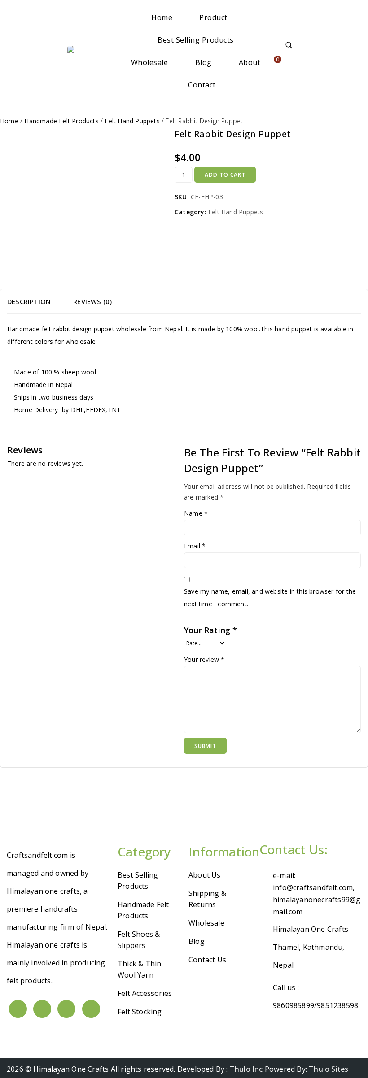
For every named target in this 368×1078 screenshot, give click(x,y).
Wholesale (149, 62)
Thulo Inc (246, 1069)
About (250, 62)
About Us (204, 875)
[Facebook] (18, 1009)
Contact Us (207, 960)
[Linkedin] (66, 1009)
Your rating (210, 630)
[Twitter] (42, 1009)
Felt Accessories (145, 993)
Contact (202, 85)
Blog (203, 62)
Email (195, 546)
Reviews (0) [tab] (92, 301)
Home (161, 17)
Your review (204, 659)
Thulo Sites (328, 1069)
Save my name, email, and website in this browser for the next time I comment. (270, 597)
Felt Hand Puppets (235, 212)
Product (213, 17)
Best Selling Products (196, 40)
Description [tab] (29, 301)
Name (196, 513)
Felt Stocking (140, 1012)
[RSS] (91, 1009)
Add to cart (225, 174)
